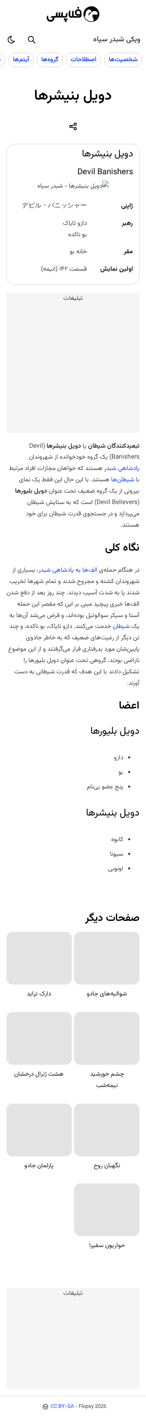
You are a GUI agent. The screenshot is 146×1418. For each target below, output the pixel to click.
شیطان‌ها (122, 480)
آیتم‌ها (21, 59)
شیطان (120, 626)
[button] (31, 40)
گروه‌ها (49, 59)
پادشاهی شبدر (122, 468)
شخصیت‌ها (123, 59)
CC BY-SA (62, 1407)
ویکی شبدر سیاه (116, 39)
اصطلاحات (84, 59)
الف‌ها (89, 570)
